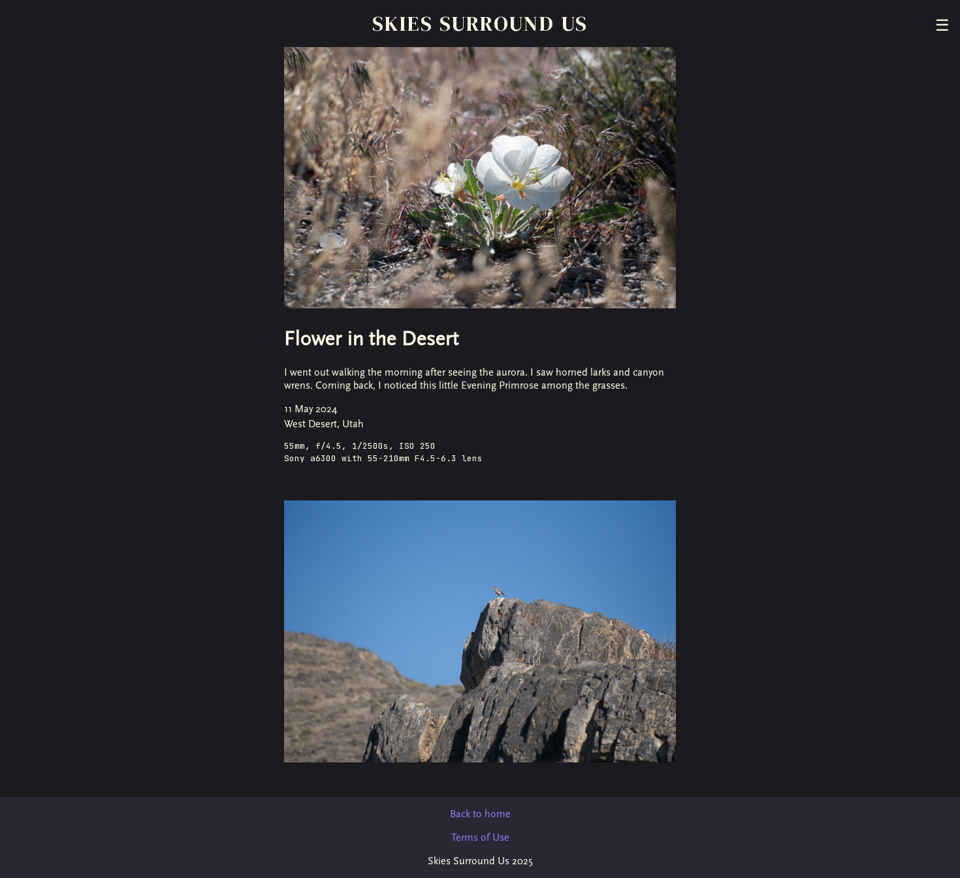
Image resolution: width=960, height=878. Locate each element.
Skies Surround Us (480, 23)
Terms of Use (480, 837)
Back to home (480, 814)
